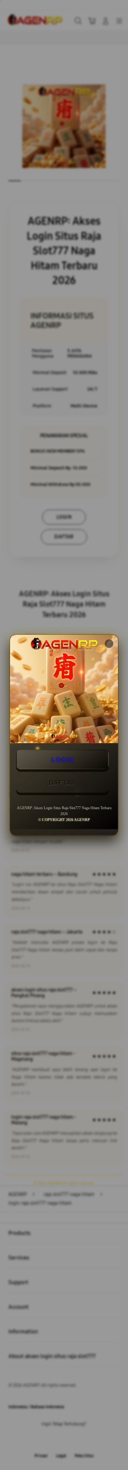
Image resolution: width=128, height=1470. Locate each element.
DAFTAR (62, 782)
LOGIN (62, 759)
